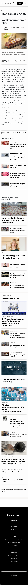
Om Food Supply (14, 564)
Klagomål (14, 545)
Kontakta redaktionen (14, 555)
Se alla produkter (14, 532)
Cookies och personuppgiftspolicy (14, 539)
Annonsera (14, 529)
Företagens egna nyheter (10, 298)
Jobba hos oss (14, 561)
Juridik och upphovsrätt (14, 542)
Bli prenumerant (14, 523)
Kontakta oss (14, 558)
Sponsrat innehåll (14, 548)
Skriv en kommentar (20, 132)
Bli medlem (14, 526)
